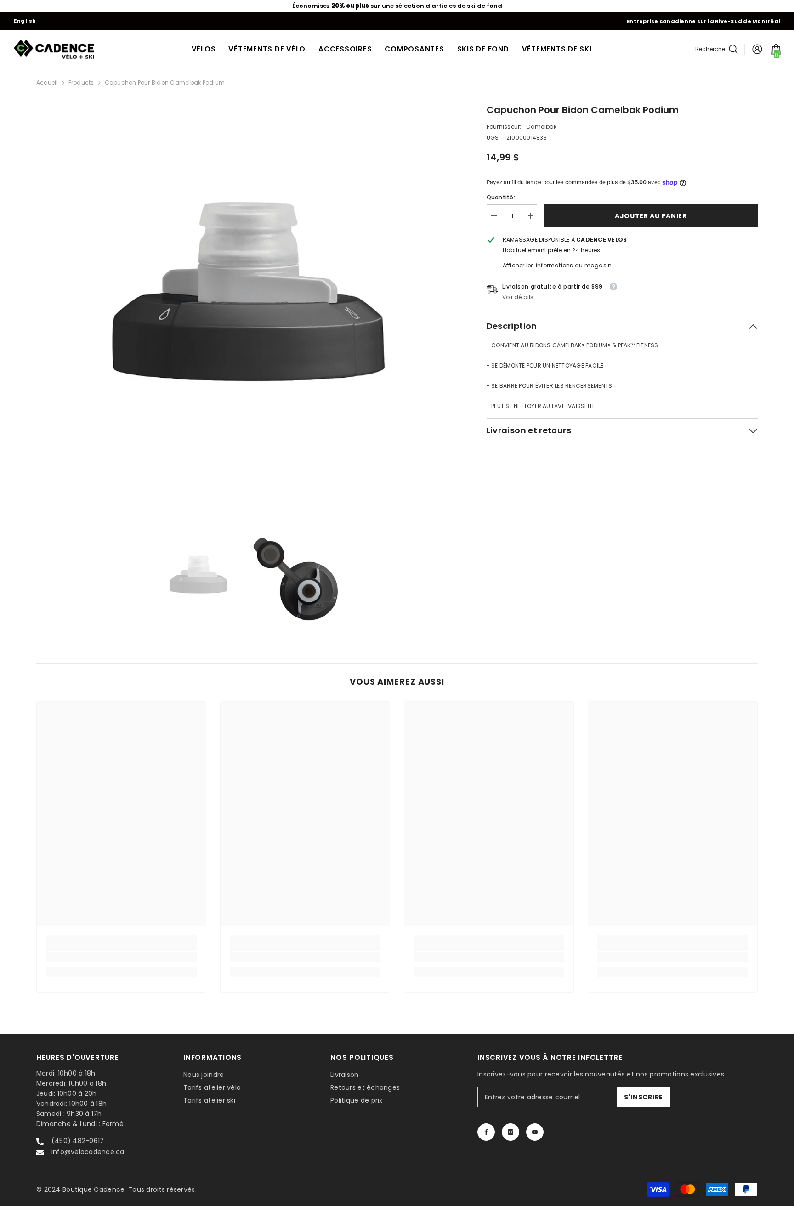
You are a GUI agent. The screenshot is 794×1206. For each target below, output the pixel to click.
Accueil (47, 82)
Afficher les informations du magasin (557, 265)
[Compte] (757, 49)
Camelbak (541, 126)
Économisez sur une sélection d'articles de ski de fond (397, 5)
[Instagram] (510, 1132)
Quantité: (501, 197)
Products (81, 82)
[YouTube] (535, 1132)
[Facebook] (486, 1132)
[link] (121, 957)
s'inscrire (643, 1097)
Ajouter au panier (651, 216)
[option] (397, 6)
